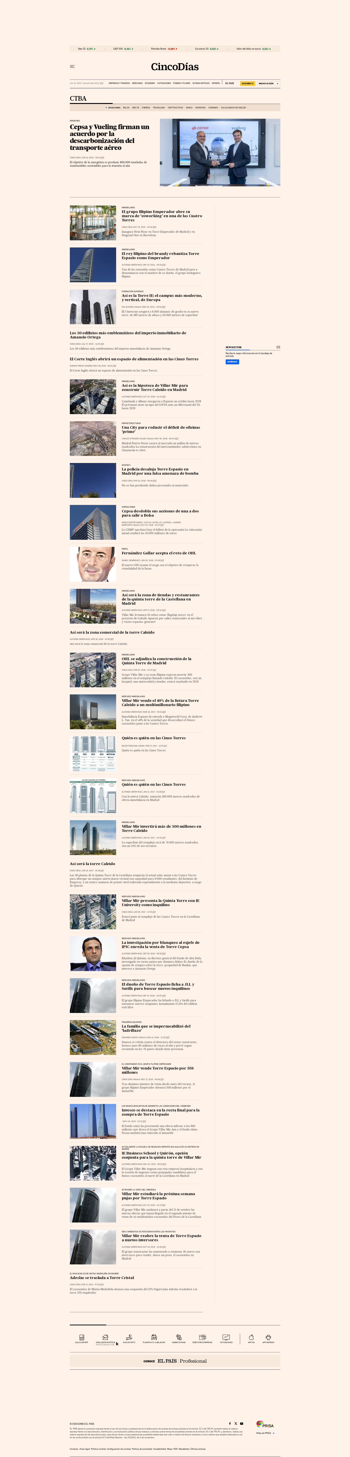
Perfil (125, 549)
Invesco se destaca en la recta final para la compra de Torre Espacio (161, 1113)
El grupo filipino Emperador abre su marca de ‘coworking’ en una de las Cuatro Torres (162, 216)
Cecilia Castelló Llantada (157, 522)
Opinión (216, 83)
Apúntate (232, 362)
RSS (176, 1449)
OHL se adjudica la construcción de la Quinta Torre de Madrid (157, 661)
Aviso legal (84, 1449)
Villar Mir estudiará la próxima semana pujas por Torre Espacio (158, 1196)
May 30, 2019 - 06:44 (166, 438)
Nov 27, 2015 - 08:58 (152, 1079)
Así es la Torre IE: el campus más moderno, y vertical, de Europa (162, 298)
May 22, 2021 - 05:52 (154, 307)
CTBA (78, 98)
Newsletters (184, 1449)
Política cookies (98, 1449)
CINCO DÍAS (75, 157)
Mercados (137, 83)
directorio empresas (202, 1342)
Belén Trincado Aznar (133, 746)
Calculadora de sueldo (233, 107)
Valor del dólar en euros (249, 49)
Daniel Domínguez (131, 560)
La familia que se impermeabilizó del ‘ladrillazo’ (156, 1029)
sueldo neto (129, 1342)
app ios (251, 1342)
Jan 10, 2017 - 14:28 (93, 870)
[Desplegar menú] (72, 66)
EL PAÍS (228, 82)
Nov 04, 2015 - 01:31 (134, 1121)
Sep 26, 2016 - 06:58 (154, 953)
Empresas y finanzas (119, 83)
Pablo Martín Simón (132, 522)
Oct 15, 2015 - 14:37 (154, 1205)
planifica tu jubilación (154, 1342)
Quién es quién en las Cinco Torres (154, 738)
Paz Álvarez (128, 307)
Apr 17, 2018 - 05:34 (154, 610)
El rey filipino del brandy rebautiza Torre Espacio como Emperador (160, 256)
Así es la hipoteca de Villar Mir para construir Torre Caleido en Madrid (155, 388)
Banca (189, 107)
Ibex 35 (81, 49)
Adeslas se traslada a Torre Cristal (102, 1278)
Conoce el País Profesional (175, 1361)
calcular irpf (81, 1342)
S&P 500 (118, 49)
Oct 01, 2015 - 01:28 (154, 1247)
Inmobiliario (128, 381)
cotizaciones (226, 1342)
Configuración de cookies (119, 1449)
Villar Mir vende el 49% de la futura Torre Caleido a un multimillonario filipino (160, 703)
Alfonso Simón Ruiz (132, 265)
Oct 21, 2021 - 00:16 (145, 227)
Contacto (74, 1449)
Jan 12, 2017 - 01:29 (154, 792)
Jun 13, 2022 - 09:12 (93, 157)
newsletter (234, 347)
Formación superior (132, 291)
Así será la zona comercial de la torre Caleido (112, 633)
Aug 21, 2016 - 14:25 (158, 1037)
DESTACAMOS (114, 107)
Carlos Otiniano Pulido (134, 438)
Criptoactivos (175, 107)
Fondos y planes (181, 83)
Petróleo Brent (158, 49)
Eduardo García (130, 1037)
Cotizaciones (164, 83)
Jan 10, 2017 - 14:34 (154, 838)
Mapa (169, 1449)
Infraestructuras (131, 423)
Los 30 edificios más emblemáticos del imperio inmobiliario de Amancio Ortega (128, 335)
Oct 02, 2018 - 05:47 (152, 525)
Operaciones (128, 507)
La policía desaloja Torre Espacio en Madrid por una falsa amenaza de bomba (160, 472)
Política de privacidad (142, 1449)
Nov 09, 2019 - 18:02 (105, 366)
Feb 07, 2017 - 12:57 (156, 746)
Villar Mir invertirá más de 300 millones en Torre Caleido (161, 829)
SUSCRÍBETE (248, 83)
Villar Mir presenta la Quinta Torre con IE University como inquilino (161, 903)
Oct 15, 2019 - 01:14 (154, 397)
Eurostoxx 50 (202, 49)
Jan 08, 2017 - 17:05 (145, 912)
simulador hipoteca (105, 1342)
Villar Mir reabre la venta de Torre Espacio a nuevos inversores (161, 1238)
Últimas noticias (200, 83)
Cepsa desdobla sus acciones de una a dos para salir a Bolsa (160, 514)
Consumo (213, 107)
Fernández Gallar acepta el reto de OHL (159, 553)
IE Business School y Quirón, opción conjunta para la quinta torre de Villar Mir (161, 1156)
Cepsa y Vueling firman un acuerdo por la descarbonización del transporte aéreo (109, 137)
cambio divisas (179, 1342)
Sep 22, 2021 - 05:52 (154, 265)
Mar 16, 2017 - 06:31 (154, 712)
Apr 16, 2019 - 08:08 (145, 481)
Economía (150, 83)
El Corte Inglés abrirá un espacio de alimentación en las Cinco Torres (134, 359)
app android (268, 1342)
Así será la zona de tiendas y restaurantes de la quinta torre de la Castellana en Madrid (161, 600)
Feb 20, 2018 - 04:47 (145, 670)
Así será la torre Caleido (92, 864)
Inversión (200, 107)
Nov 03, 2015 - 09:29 (154, 1164)
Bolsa (126, 107)
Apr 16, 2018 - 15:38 (102, 639)
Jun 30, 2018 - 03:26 (152, 560)
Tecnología (159, 107)
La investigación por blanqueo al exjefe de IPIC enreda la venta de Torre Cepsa (161, 945)
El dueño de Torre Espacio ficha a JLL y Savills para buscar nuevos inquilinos (158, 987)
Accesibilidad (159, 1449)
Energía (146, 107)
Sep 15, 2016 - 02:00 (154, 996)
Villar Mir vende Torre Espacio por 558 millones (158, 1071)
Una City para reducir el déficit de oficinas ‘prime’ (161, 430)
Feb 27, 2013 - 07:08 (93, 1284)
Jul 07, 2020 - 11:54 (93, 344)
